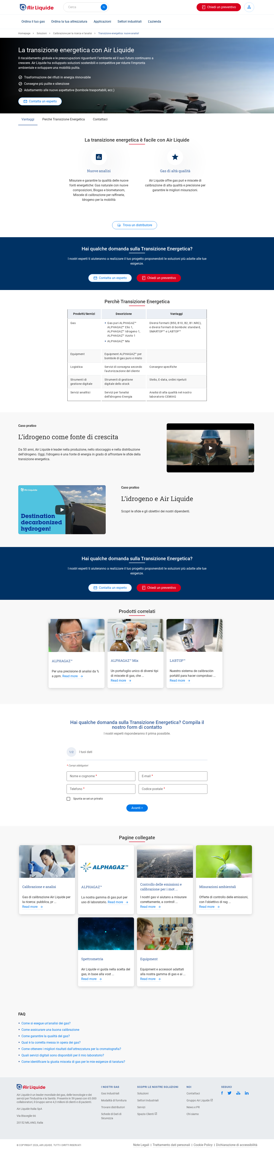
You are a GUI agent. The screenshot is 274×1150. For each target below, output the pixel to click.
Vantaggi (27, 119)
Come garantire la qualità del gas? (45, 1036)
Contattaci (100, 119)
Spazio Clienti (145, 1114)
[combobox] (86, 7)
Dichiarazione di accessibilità (236, 1145)
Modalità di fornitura (114, 1100)
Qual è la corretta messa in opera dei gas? (51, 1042)
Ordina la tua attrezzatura (69, 21)
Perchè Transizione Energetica (63, 119)
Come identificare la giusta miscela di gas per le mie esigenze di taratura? (73, 1062)
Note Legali (141, 1145)
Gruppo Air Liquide (198, 1100)
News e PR (193, 1107)
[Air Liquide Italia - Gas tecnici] (37, 7)
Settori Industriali (147, 1100)
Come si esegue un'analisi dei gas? (46, 1023)
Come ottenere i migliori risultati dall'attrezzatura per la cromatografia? (71, 1049)
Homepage (24, 33)
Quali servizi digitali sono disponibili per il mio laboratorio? (62, 1055)
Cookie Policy (203, 1145)
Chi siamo (193, 1114)
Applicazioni (102, 21)
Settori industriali (130, 21)
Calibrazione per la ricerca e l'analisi (72, 33)
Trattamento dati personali (171, 1145)
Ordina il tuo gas (33, 21)
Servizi (141, 1107)
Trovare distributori (113, 1107)
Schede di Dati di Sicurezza (111, 1116)
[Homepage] (31, 1086)
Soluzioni (42, 33)
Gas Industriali (110, 1093)
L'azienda (154, 21)
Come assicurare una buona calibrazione (50, 1030)
